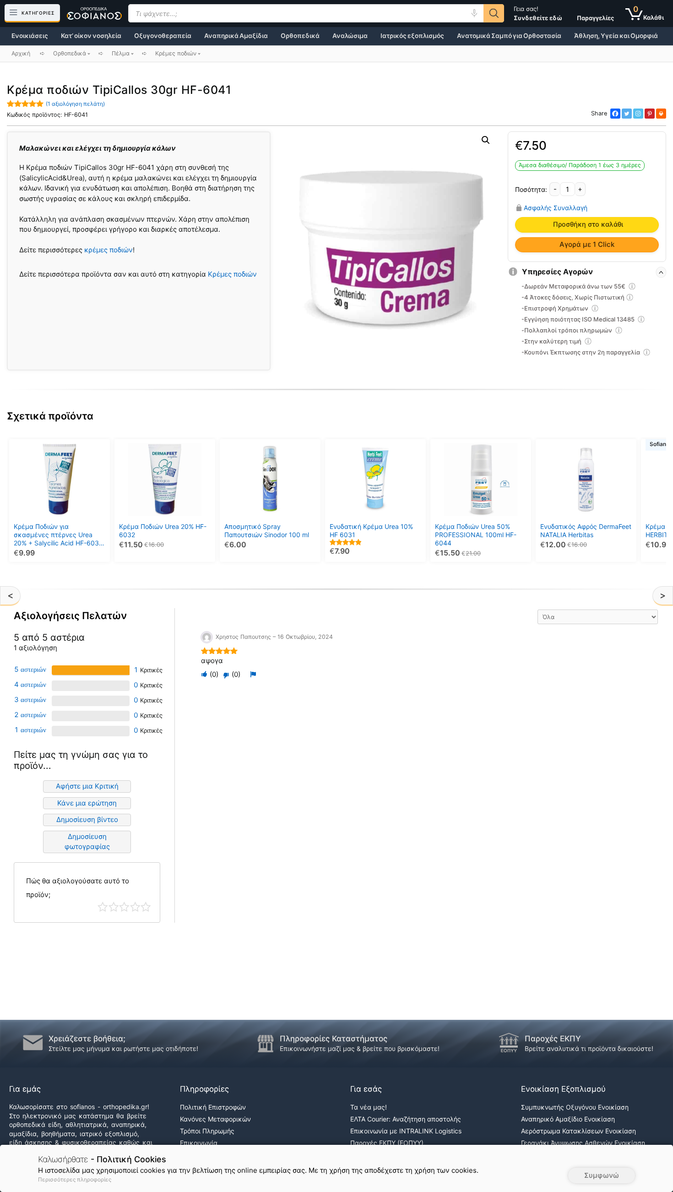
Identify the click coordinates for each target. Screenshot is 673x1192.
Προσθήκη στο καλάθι (588, 224)
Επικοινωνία (198, 1143)
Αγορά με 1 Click (586, 244)
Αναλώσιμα (350, 35)
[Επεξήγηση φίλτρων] (632, 287)
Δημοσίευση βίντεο (87, 819)
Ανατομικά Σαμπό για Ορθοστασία (509, 35)
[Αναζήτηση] (493, 13)
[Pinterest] (650, 114)
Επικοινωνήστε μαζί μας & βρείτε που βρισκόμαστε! (360, 1048)
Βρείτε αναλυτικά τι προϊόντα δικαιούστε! (589, 1048)
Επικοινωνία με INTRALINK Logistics (405, 1131)
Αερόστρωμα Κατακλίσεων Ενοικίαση (578, 1131)
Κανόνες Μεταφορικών (215, 1119)
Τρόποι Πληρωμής (207, 1131)
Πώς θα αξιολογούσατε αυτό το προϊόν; (77, 887)
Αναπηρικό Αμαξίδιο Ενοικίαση (568, 1119)
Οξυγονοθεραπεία (162, 35)
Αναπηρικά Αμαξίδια (236, 35)
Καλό (135, 907)
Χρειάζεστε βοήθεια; (87, 1038)
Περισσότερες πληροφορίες (74, 1179)
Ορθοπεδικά (300, 35)
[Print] (661, 114)
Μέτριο (124, 907)
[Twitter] (627, 114)
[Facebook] (615, 114)
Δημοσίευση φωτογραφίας (87, 841)
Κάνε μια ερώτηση (87, 803)
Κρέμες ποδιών (232, 274)
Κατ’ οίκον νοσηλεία (91, 35)
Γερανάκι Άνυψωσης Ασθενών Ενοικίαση (583, 1143)
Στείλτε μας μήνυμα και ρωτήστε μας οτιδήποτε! (123, 1048)
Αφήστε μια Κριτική (87, 786)
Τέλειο (146, 907)
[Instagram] (638, 114)
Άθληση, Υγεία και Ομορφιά (616, 35)
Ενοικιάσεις (29, 35)
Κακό (114, 907)
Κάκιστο (103, 907)
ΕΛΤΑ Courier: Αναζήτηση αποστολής (405, 1119)
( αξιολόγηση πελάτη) (75, 103)
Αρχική (20, 53)
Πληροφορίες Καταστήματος (333, 1038)
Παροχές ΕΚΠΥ (553, 1038)
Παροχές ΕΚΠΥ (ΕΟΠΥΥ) (386, 1143)
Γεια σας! (538, 13)
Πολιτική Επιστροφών (213, 1107)
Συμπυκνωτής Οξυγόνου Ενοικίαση (575, 1107)
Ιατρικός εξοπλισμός (412, 35)
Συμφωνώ (601, 1175)
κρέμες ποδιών (108, 249)
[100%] (91, 670)
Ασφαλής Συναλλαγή (555, 207)
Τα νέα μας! (368, 1107)
